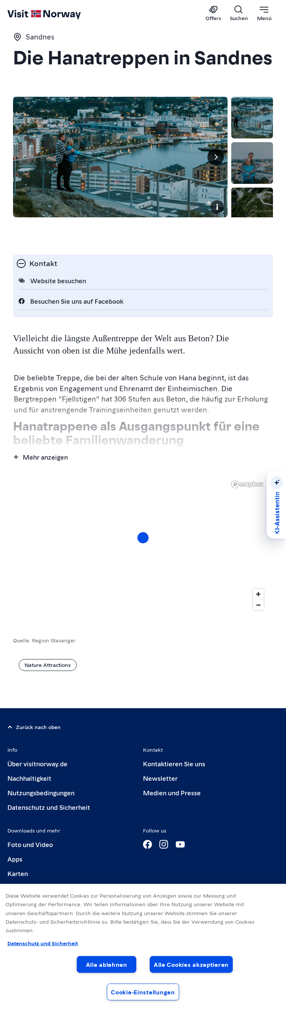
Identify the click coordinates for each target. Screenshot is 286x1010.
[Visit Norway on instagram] (163, 844)
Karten (17, 873)
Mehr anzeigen (45, 457)
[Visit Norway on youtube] (180, 844)
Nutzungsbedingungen (40, 792)
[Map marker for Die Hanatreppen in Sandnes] (143, 537)
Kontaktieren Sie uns (174, 763)
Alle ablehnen (106, 964)
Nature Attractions (48, 664)
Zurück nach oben (38, 726)
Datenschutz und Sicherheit (48, 807)
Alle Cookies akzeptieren (191, 964)
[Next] (215, 157)
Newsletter (160, 778)
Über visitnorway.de (37, 763)
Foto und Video (30, 844)
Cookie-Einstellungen (143, 992)
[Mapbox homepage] (247, 484)
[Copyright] (217, 207)
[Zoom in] (258, 594)
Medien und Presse (172, 792)
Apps (14, 858)
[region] (143, 545)
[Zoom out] (258, 605)
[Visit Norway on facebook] (147, 844)
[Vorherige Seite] (25, 157)
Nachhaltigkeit (29, 778)
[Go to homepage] (54, 14)
